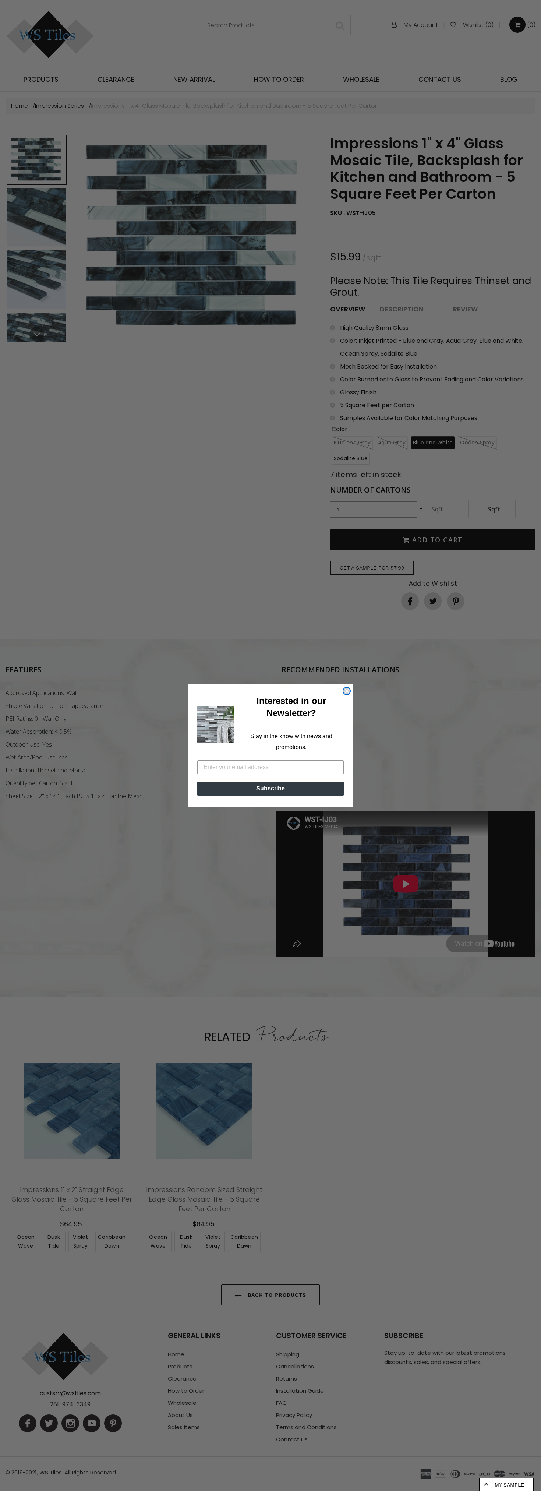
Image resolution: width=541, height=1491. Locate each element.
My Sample (509, 1485)
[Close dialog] (346, 691)
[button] (215, 724)
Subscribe (270, 788)
